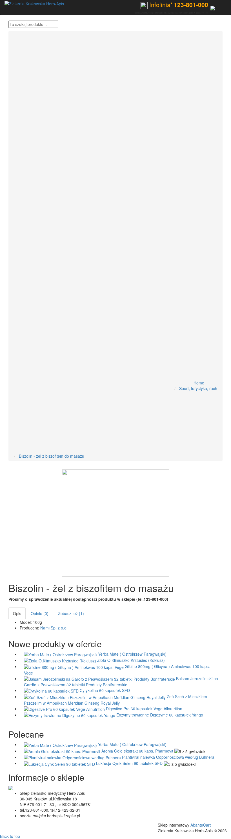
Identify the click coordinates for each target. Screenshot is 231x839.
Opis (17, 613)
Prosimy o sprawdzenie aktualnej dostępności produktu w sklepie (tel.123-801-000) (88, 599)
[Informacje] (212, 7)
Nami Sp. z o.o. (54, 628)
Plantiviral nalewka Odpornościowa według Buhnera (168, 757)
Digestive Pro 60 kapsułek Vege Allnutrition (144, 708)
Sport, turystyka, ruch (198, 388)
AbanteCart (200, 825)
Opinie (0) (39, 613)
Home (199, 383)
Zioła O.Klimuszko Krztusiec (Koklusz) (131, 660)
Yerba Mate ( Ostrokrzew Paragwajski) (132, 654)
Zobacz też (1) (71, 613)
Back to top (10, 836)
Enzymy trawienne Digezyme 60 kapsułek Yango (159, 715)
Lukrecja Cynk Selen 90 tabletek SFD (129, 763)
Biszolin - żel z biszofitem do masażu (51, 456)
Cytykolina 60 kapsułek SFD (105, 690)
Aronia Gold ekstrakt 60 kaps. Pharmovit (137, 751)
